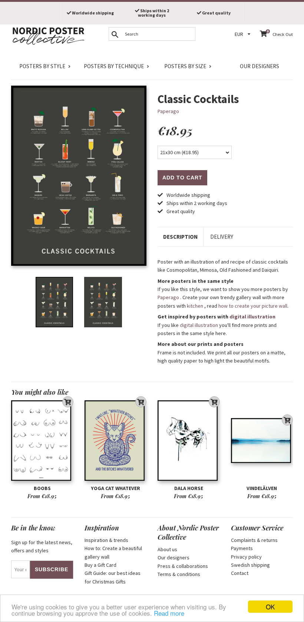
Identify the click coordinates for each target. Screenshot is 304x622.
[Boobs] (42, 440)
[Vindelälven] (262, 440)
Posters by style (42, 66)
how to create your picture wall (252, 305)
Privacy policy (246, 556)
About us (167, 549)
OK (270, 606)
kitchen (195, 305)
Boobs (42, 488)
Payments (242, 548)
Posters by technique (114, 66)
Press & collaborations (183, 566)
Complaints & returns (254, 540)
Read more (169, 613)
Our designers (259, 66)
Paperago (168, 111)
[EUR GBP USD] (243, 34)
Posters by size (185, 66)
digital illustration (252, 316)
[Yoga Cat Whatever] (116, 440)
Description (180, 236)
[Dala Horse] (189, 440)
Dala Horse (188, 488)
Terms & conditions (179, 574)
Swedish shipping (250, 565)
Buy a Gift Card (100, 565)
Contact (239, 573)
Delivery (221, 236)
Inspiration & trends (106, 540)
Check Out (282, 34)
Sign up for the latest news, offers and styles (41, 546)
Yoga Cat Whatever (115, 488)
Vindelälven (262, 488)
